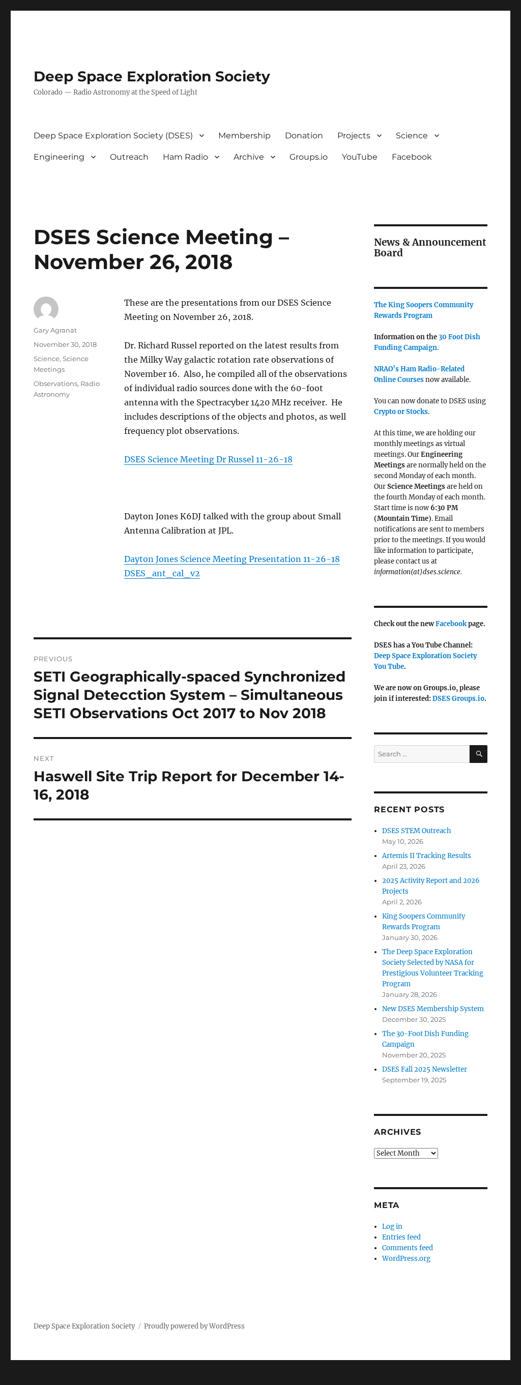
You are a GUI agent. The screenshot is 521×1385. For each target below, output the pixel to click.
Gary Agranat (55, 330)
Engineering (59, 157)
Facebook (412, 157)
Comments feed (407, 1248)
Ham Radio (185, 157)
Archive (249, 157)
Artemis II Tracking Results (426, 855)
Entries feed (401, 1237)
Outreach (129, 157)
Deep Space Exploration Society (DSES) (113, 135)
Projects (353, 135)
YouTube (360, 157)
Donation (304, 135)
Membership (244, 135)
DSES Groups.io (458, 698)
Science (412, 135)
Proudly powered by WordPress (194, 1326)
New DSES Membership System (433, 1009)
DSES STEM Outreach (416, 831)
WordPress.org (406, 1258)
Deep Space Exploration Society (152, 76)
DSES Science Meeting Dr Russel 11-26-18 (208, 459)
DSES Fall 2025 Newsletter (424, 1069)
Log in (392, 1226)
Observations (55, 383)
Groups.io (309, 157)
